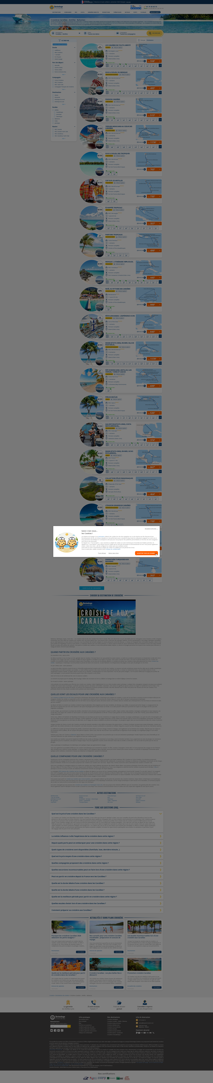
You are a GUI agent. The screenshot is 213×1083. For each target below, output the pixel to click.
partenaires (101, 536)
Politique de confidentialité (113, 549)
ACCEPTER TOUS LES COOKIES (146, 553)
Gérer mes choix (113, 553)
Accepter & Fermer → (151, 529)
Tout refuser (102, 553)
